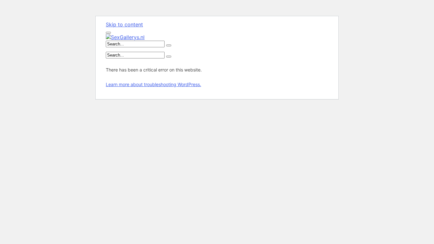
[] (168, 45)
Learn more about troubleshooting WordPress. (153, 84)
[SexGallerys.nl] (125, 37)
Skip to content (124, 24)
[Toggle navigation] (108, 33)
